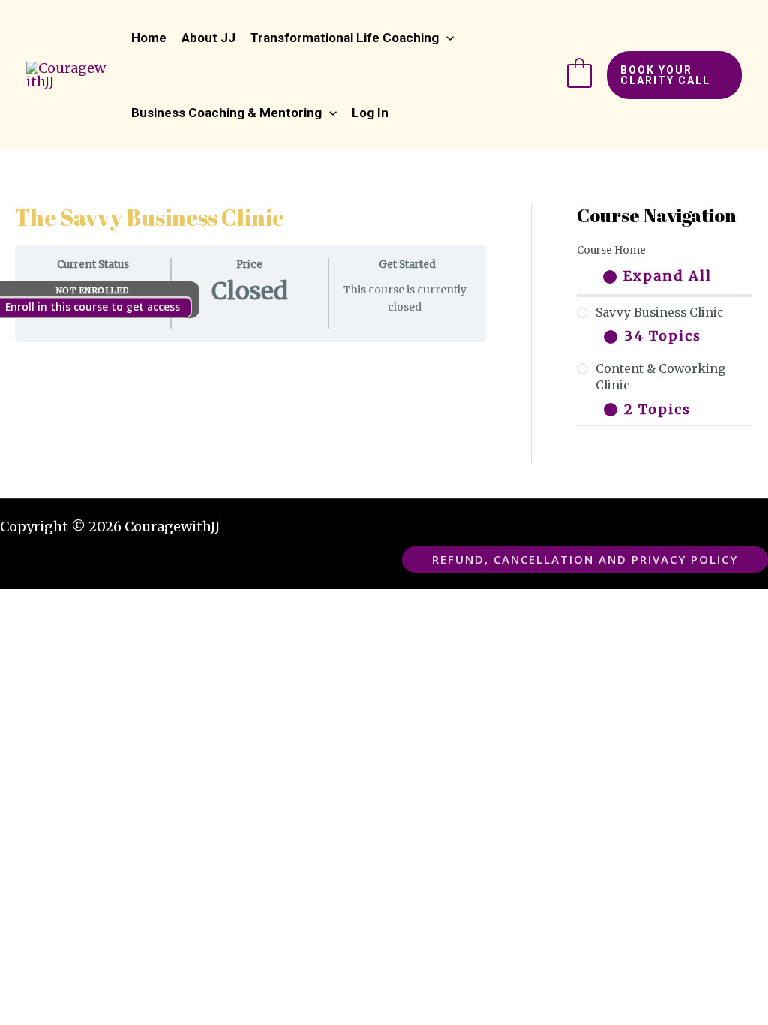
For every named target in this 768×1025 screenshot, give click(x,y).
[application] (446, 37)
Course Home (611, 250)
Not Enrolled (93, 290)
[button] (352, 37)
